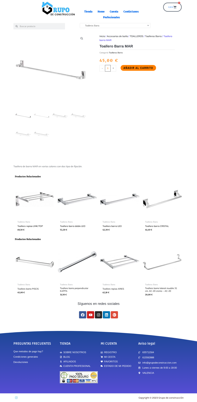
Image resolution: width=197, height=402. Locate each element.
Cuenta (114, 11)
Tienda (88, 11)
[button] (81, 38)
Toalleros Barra (153, 36)
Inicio (102, 36)
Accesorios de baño (117, 36)
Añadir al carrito (138, 68)
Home (101, 11)
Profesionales (111, 17)
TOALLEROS (136, 36)
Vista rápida (34, 216)
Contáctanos (131, 11)
